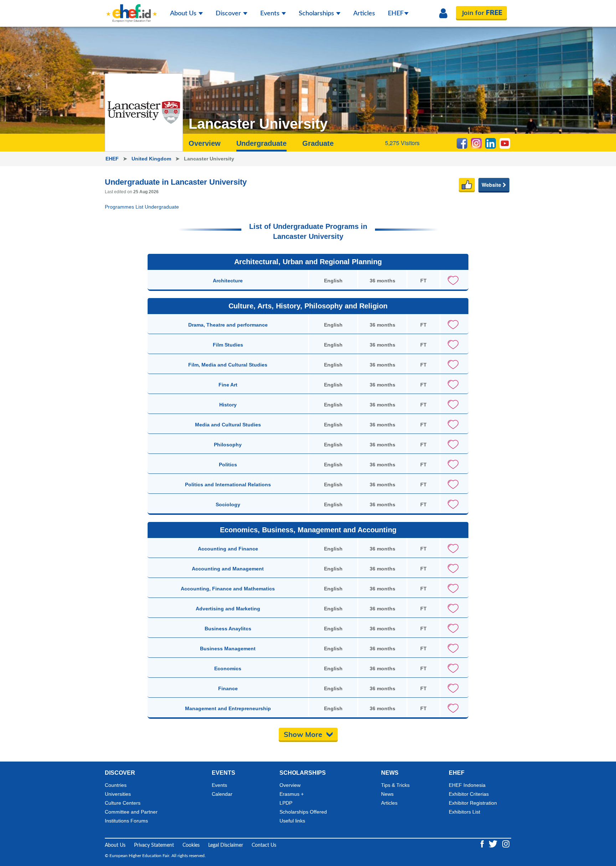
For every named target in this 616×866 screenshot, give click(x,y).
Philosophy (228, 444)
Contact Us (264, 845)
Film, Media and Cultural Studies (227, 365)
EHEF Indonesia (467, 785)
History (228, 405)
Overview (205, 143)
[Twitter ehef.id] (493, 843)
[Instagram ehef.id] (505, 843)
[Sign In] (443, 14)
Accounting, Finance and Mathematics (228, 588)
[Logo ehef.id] (131, 9)
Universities (118, 794)
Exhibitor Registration (473, 803)
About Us (184, 13)
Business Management (228, 648)
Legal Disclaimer (225, 845)
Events (270, 13)
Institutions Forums (126, 821)
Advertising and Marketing (228, 608)
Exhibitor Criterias (469, 794)
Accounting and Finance (228, 549)
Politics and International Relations (228, 484)
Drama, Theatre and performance (228, 325)
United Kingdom (152, 159)
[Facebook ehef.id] (483, 843)
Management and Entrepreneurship (228, 708)
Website (492, 184)
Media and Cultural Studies (228, 424)
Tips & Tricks (395, 785)
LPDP (285, 803)
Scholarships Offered (303, 812)
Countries (116, 785)
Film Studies (228, 345)
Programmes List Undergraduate (142, 207)
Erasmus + (291, 794)
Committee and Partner (131, 812)
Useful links (292, 821)
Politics (228, 464)
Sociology (228, 504)
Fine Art (228, 385)
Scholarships (317, 13)
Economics (227, 668)
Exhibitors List (464, 812)
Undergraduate (261, 143)
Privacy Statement (154, 845)
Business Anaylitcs (228, 628)
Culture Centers (122, 803)
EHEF (396, 13)
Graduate (318, 143)
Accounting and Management (228, 569)
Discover (229, 13)
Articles (364, 13)
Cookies (191, 845)
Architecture (228, 280)
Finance (228, 688)
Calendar (222, 794)
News (387, 794)
